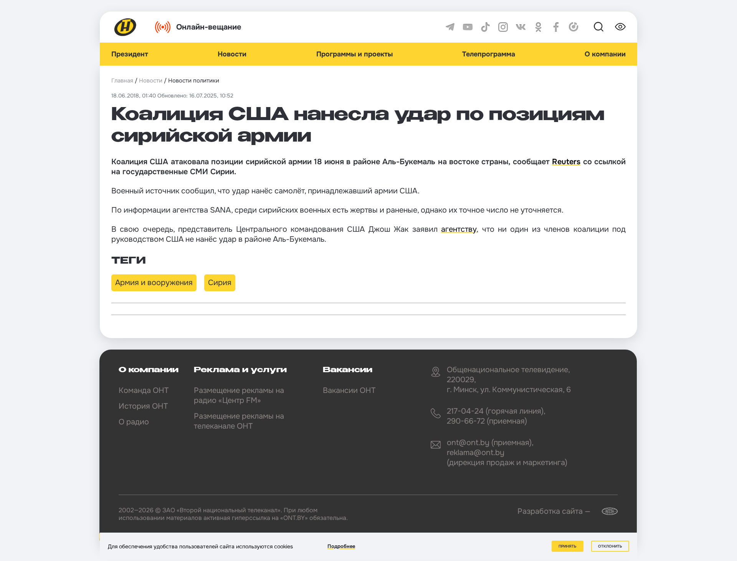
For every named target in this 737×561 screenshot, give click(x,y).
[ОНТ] (125, 27)
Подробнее (341, 546)
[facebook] (556, 27)
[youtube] (468, 27)
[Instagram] (503, 27)
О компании (605, 54)
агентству (458, 229)
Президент (129, 54)
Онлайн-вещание (208, 27)
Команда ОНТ (144, 390)
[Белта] (605, 511)
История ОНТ (143, 406)
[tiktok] (485, 27)
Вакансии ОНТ (349, 390)
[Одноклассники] (538, 27)
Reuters (566, 162)
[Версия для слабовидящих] (620, 27)
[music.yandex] (573, 27)
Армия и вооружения (154, 282)
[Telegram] (450, 27)
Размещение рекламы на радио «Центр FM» (239, 395)
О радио (134, 422)
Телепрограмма (488, 54)
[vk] (520, 27)
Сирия (219, 282)
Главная (122, 80)
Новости (232, 54)
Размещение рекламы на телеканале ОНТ (239, 421)
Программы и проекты (354, 54)
